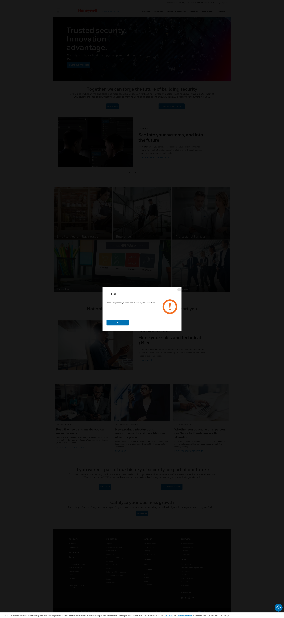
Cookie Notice (168, 616)
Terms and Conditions (184, 616)
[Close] (280, 615)
